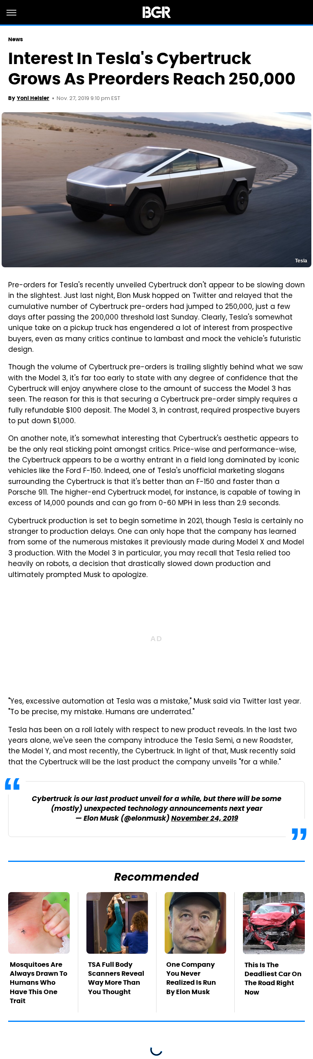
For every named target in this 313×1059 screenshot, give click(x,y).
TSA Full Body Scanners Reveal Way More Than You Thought (116, 978)
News (15, 39)
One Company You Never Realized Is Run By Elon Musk (191, 978)
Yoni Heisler (33, 98)
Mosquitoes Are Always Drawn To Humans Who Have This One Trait (38, 983)
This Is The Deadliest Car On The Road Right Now (273, 979)
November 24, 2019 (204, 819)
